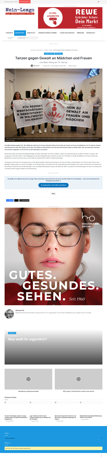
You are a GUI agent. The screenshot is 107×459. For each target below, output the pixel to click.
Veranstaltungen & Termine (47, 33)
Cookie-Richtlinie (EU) (67, 33)
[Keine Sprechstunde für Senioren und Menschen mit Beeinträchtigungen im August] (66, 408)
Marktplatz (31, 33)
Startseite (9, 33)
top (54, 193)
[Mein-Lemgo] (20, 11)
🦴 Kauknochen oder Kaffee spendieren (53, 185)
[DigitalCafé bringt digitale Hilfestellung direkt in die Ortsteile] (91, 408)
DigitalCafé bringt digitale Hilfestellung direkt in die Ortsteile (91, 416)
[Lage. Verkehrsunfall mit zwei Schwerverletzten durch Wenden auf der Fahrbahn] (41, 408)
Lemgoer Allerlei (48, 50)
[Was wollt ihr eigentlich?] (53, 344)
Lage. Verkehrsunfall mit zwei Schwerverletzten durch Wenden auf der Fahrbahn (40, 417)
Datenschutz (90, 33)
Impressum (80, 33)
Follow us (7, 443)
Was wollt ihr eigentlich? (27, 339)
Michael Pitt (36, 65)
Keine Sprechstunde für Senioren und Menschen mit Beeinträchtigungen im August (65, 417)
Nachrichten (19, 33)
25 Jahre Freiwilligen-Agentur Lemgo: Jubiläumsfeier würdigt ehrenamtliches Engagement (16, 417)
